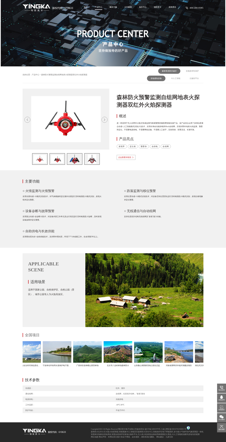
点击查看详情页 (124, 157)
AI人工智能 (175, 78)
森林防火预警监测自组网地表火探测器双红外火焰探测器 (64, 75)
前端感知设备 (156, 78)
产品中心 (98, 7)
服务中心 (143, 7)
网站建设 (160, 437)
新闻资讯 (172, 7)
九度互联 (169, 437)
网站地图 (94, 437)
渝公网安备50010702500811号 (174, 429)
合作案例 (128, 7)
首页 (85, 7)
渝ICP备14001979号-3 (153, 429)
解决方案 (113, 7)
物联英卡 (157, 7)
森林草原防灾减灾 (169, 71)
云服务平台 (194, 78)
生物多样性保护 (192, 71)
